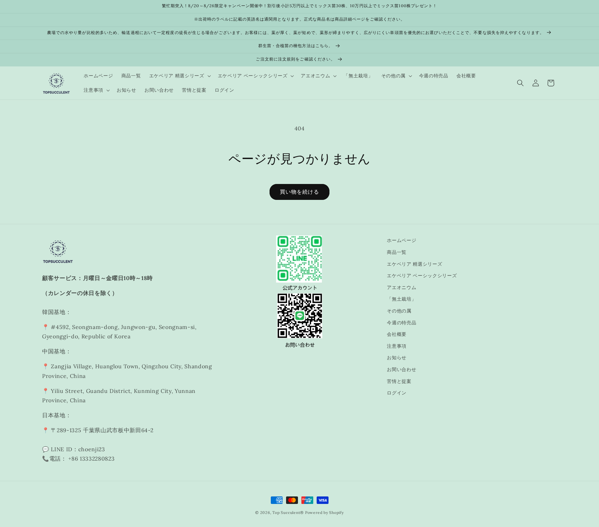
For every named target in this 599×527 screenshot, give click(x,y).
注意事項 (397, 346)
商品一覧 (397, 252)
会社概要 (397, 334)
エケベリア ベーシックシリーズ (422, 275)
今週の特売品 (401, 323)
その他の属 (399, 311)
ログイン (397, 393)
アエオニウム (401, 287)
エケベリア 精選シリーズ (414, 264)
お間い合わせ (401, 369)
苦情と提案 (399, 381)
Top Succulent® (288, 512)
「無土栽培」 (401, 299)
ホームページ (401, 240)
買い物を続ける (299, 191)
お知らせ (397, 357)
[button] (179, 76)
